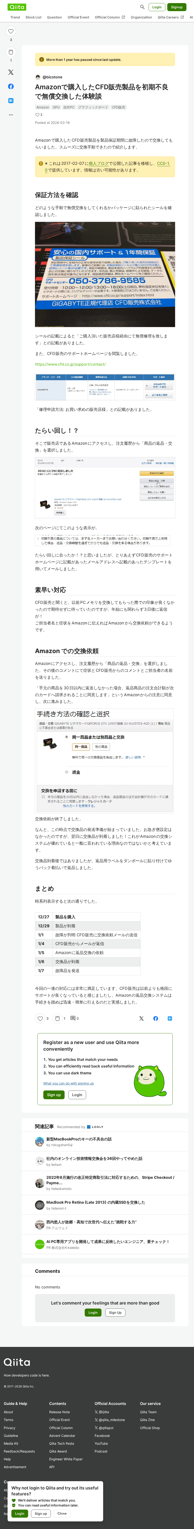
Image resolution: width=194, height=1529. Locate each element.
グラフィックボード (93, 107)
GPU (56, 107)
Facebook (102, 1436)
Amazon (42, 107)
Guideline (11, 1436)
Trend (15, 17)
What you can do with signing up (68, 1083)
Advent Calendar (62, 1436)
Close (62, 1513)
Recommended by (71, 1127)
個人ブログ (99, 163)
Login (157, 7)
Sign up (41, 1513)
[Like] (11, 31)
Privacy (9, 1428)
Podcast (101, 1451)
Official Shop (150, 1428)
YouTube (101, 1443)
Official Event (78, 17)
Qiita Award (58, 1451)
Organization (141, 17)
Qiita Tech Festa (61, 1443)
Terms (8, 1420)
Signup (177, 7)
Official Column (110, 17)
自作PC (69, 107)
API (51, 1467)
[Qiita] (17, 7)
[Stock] (11, 52)
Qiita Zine (147, 1420)
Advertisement (15, 1467)
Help (7, 1459)
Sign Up (115, 1312)
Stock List (33, 17)
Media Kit (11, 1443)
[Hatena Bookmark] (11, 100)
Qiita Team (148, 1412)
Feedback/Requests (19, 1451)
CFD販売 (118, 107)
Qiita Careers (171, 17)
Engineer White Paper (66, 1459)
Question (54, 17)
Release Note (59, 1412)
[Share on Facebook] (11, 86)
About (8, 1412)
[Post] (11, 72)
